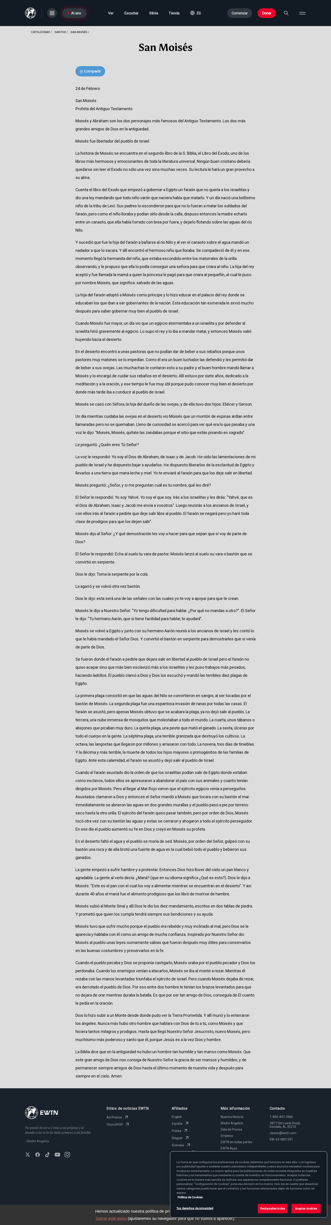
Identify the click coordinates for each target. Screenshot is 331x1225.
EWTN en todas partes (236, 1142)
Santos (60, 32)
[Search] (286, 13)
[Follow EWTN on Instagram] (67, 1155)
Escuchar (131, 13)
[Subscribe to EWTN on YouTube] (57, 1155)
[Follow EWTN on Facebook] (37, 1155)
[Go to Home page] (41, 1113)
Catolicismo (40, 32)
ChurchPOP (115, 1124)
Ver (110, 13)
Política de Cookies (190, 1197)
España (177, 1123)
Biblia (153, 13)
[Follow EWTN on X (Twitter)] (27, 1155)
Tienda (174, 13)
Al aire (76, 13)
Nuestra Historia (232, 1117)
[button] (195, 13)
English (177, 1117)
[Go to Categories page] (52, 13)
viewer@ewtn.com (283, 1133)
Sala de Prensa (231, 1129)
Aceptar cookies (306, 1208)
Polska (176, 1131)
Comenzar (240, 13)
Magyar (177, 1138)
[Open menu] (302, 13)
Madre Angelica (232, 1123)
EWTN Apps (229, 1148)
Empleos (227, 1136)
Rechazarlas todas (272, 1208)
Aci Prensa (114, 1117)
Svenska (178, 1145)
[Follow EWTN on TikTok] (47, 1155)
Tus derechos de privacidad (195, 1208)
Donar (266, 13)
